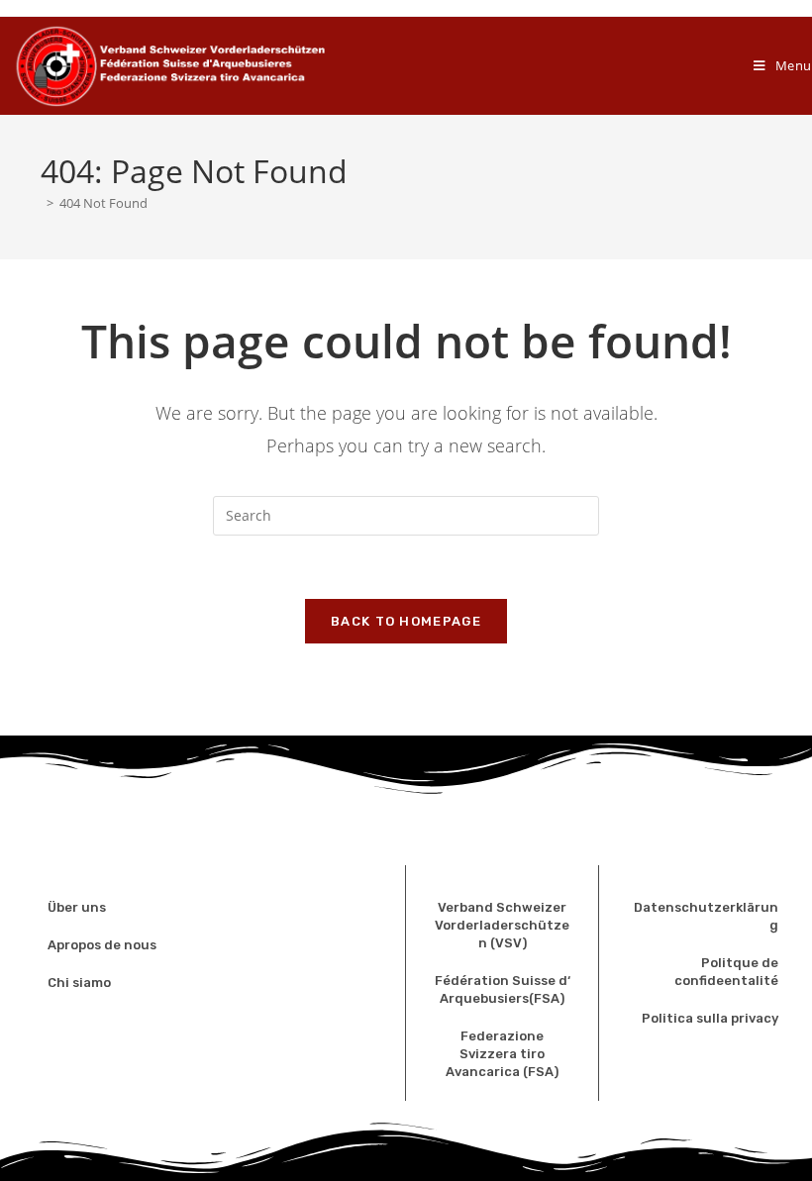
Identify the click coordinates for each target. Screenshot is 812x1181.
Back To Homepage (406, 621)
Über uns (78, 907)
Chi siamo (79, 982)
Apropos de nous (102, 944)
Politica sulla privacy (710, 1018)
